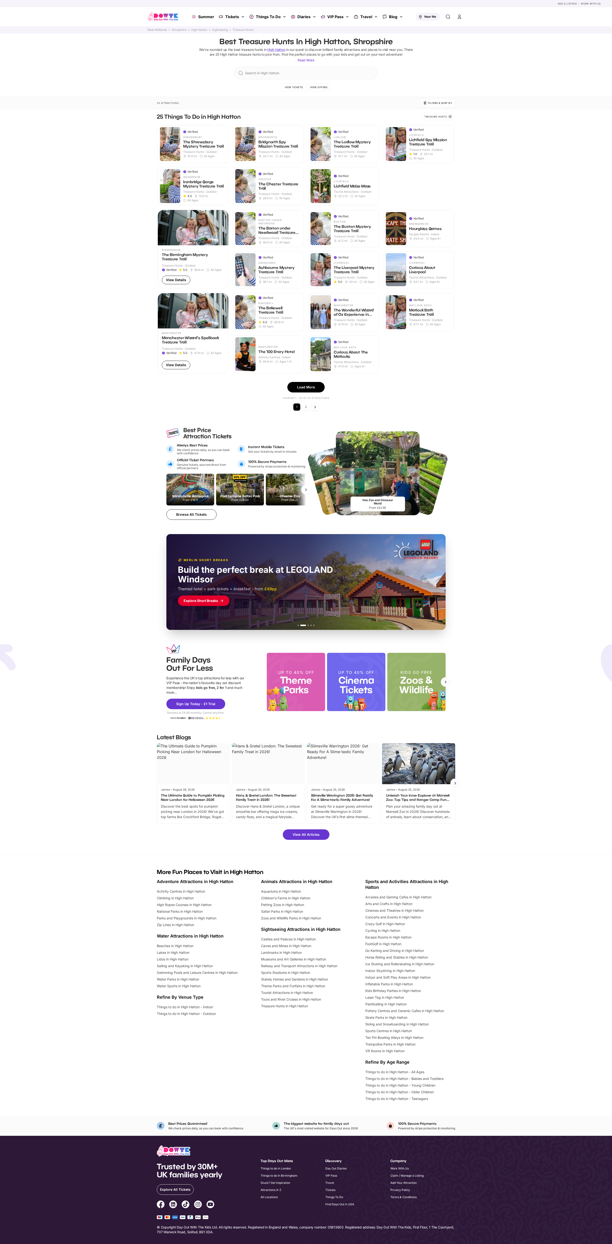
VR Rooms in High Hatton (384, 1051)
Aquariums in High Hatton (281, 891)
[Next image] (222, 227)
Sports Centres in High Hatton (388, 1031)
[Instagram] (198, 1205)
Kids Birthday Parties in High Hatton (393, 991)
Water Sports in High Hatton (179, 986)
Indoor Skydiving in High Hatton (390, 971)
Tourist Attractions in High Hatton (287, 993)
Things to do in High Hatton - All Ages (394, 1072)
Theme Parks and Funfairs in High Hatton (293, 986)
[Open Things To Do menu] (285, 16)
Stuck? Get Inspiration (275, 1183)
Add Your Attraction (403, 1183)
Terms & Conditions (403, 1197)
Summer (206, 16)
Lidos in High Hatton (172, 959)
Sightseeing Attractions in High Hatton (300, 929)
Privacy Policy (400, 1190)
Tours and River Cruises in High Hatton (291, 999)
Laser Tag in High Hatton (384, 997)
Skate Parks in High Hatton (386, 1017)
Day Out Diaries (336, 1168)
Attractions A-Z (271, 1190)
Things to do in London (276, 1168)
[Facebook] (160, 1205)
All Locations (269, 1197)
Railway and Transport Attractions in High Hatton (299, 966)
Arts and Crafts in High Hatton (388, 904)
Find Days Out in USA (339, 1204)
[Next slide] (445, 682)
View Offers (319, 87)
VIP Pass (335, 16)
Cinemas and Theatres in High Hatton (394, 910)
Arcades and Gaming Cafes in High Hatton (398, 897)
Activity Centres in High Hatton (181, 891)
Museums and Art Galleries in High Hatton (293, 959)
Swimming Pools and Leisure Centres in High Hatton (197, 973)
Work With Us (591, 3)
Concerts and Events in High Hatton (393, 917)
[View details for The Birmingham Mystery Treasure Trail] (193, 249)
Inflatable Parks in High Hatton (389, 984)
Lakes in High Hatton (173, 952)
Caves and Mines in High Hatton (286, 946)
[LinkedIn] (173, 1205)
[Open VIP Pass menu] (347, 16)
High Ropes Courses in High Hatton (184, 905)
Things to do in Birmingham (279, 1175)
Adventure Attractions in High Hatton (195, 881)
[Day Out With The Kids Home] (163, 16)
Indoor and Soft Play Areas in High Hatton (398, 977)
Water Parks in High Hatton (178, 979)
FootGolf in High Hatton (383, 944)
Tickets (232, 16)
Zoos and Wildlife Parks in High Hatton (291, 918)
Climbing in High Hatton (175, 898)
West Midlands (157, 30)
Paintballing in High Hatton (386, 1004)
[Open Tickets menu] (243, 16)
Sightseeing (220, 30)
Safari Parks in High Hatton (282, 911)
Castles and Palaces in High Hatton (288, 939)
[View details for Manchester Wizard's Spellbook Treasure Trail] (193, 333)
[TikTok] (185, 1205)
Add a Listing (567, 3)
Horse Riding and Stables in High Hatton (396, 957)
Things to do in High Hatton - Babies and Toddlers (404, 1079)
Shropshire (179, 30)
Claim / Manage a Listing (407, 1175)
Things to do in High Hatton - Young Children (400, 1085)
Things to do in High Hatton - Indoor (185, 1007)
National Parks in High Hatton (180, 911)
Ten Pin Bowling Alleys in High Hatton (394, 1037)
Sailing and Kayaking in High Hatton (185, 966)
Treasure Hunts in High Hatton (284, 1006)
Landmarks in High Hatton (281, 952)
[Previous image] (163, 227)
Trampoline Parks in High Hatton (390, 1044)
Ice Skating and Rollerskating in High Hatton (399, 964)
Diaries (304, 16)
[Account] (459, 16)
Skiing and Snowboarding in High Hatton (397, 1024)
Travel (366, 16)
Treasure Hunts (243, 30)
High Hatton (199, 30)
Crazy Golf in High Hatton (385, 924)
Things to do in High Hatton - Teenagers (396, 1099)
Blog (393, 16)
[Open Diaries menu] (314, 16)
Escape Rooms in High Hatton (388, 937)
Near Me (430, 16)
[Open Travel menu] (376, 16)
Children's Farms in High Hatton (285, 898)
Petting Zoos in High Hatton (282, 905)
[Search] (448, 16)
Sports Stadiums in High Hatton (285, 973)
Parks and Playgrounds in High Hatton (186, 918)
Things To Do (268, 16)
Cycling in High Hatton (382, 930)
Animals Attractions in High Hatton (296, 881)
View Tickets (294, 87)
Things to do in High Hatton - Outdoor (186, 1014)
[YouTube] (210, 1205)
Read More (306, 60)
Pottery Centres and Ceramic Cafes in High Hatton (404, 1011)
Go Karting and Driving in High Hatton (394, 951)
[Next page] (315, 407)
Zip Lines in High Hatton (175, 925)
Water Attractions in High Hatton (190, 935)
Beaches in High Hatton (175, 946)
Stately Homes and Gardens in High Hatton (294, 979)
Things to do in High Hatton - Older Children (399, 1092)
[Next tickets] (306, 489)
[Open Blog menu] (401, 16)
